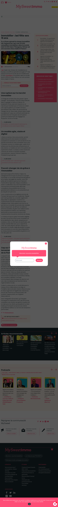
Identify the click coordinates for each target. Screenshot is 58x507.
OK (29, 504)
